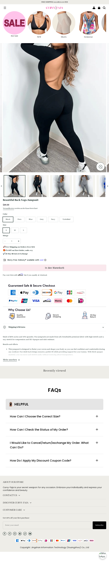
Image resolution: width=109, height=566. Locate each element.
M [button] (15, 230)
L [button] (23, 230)
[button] (5, 8)
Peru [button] (19, 219)
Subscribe (99, 525)
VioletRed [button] (66, 219)
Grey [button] (42, 219)
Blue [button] (31, 219)
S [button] (6, 230)
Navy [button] (53, 219)
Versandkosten (8, 208)
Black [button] (8, 219)
